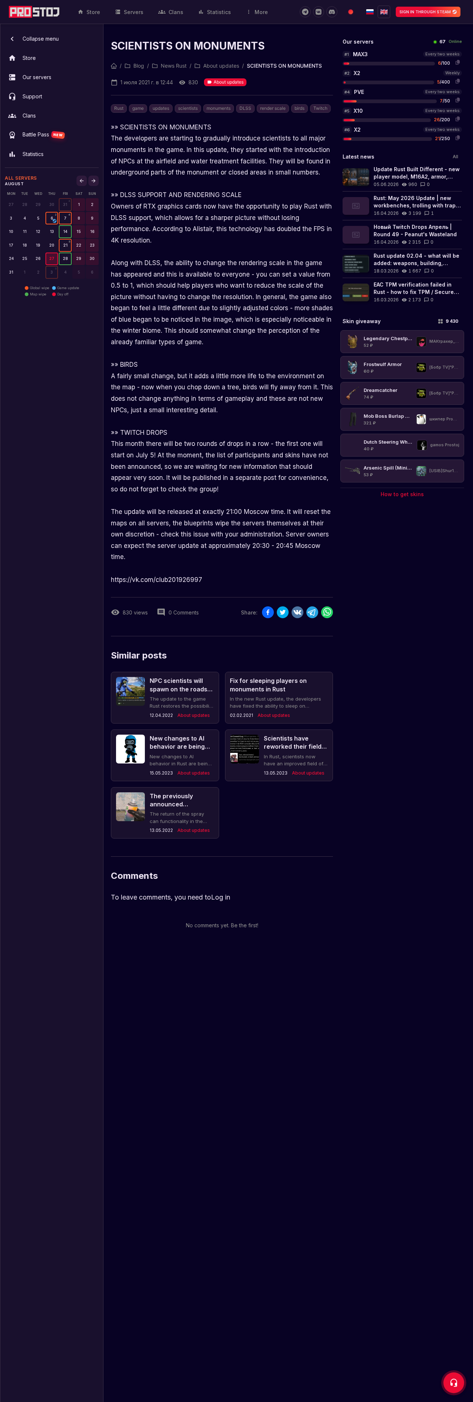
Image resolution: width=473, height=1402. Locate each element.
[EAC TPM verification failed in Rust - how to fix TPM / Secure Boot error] (402, 292)
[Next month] (93, 181)
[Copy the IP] (457, 62)
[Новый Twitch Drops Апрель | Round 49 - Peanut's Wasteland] (402, 234)
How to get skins (402, 494)
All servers (21, 178)
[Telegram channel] (305, 11)
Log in (220, 897)
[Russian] (370, 12)
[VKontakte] (318, 11)
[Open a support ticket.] (453, 1382)
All (455, 156)
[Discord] (331, 11)
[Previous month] (81, 181)
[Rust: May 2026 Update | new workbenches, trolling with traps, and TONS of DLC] (402, 205)
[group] (65, 204)
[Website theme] (350, 11)
